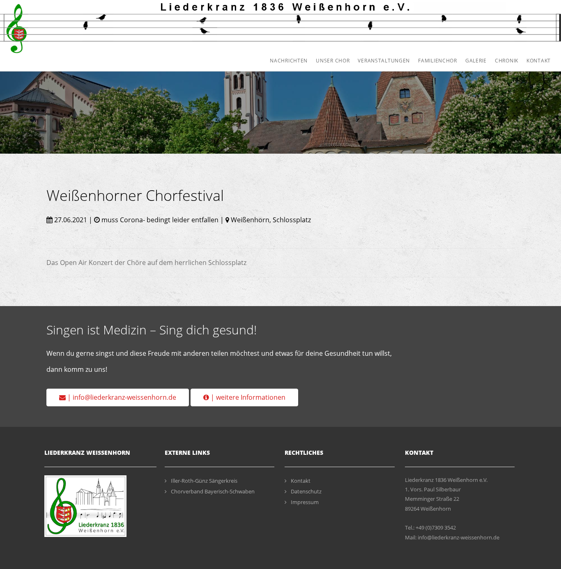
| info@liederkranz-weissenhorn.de (121, 397)
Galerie (476, 60)
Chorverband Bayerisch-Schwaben (213, 491)
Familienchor (437, 60)
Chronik (506, 60)
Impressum (305, 502)
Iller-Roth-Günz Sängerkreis (204, 480)
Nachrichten (289, 60)
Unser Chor (332, 60)
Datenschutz (306, 491)
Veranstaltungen (384, 60)
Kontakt (539, 60)
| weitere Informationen (247, 397)
